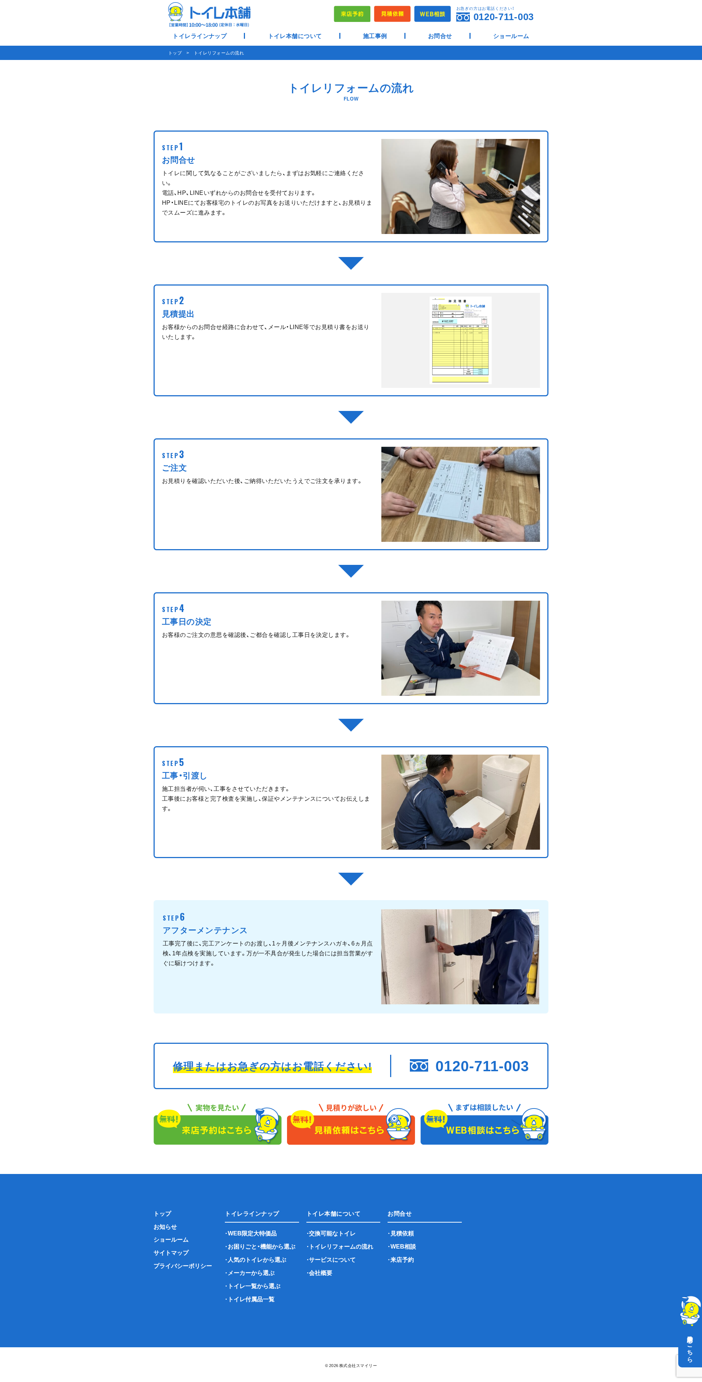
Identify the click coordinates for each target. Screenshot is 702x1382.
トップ (162, 1213)
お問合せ (440, 35)
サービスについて (332, 1259)
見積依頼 (402, 1232)
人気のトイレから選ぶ (257, 1259)
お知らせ (165, 1226)
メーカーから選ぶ (251, 1272)
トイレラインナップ (200, 35)
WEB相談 (403, 1246)
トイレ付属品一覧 (251, 1298)
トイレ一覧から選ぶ (254, 1285)
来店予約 (402, 1259)
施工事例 (375, 35)
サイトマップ (171, 1252)
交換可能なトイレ (332, 1232)
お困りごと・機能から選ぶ (261, 1246)
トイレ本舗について (295, 35)
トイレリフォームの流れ (341, 1246)
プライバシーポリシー (183, 1265)
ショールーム (511, 35)
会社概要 (320, 1272)
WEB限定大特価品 (252, 1232)
